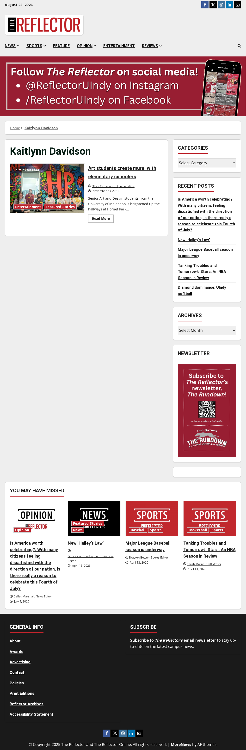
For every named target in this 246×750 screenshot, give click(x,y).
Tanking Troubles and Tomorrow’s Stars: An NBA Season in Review (202, 271)
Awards (16, 651)
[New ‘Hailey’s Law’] (94, 518)
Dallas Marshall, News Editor (32, 596)
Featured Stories (60, 207)
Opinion (84, 45)
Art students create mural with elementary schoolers (47, 188)
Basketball (198, 530)
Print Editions (22, 693)
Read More (103, 219)
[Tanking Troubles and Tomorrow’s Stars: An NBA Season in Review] (209, 518)
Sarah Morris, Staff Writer (204, 564)
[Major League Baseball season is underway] (151, 518)
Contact (17, 672)
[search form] (239, 45)
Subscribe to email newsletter (173, 640)
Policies (17, 683)
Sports (34, 45)
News (10, 45)
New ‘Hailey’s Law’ (194, 240)
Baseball (138, 530)
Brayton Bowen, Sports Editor (148, 557)
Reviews (150, 45)
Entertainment (119, 45)
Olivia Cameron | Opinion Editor (113, 186)
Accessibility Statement (31, 714)
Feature (61, 45)
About (15, 641)
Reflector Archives (26, 704)
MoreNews (181, 744)
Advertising (20, 662)
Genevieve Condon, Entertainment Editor (91, 558)
